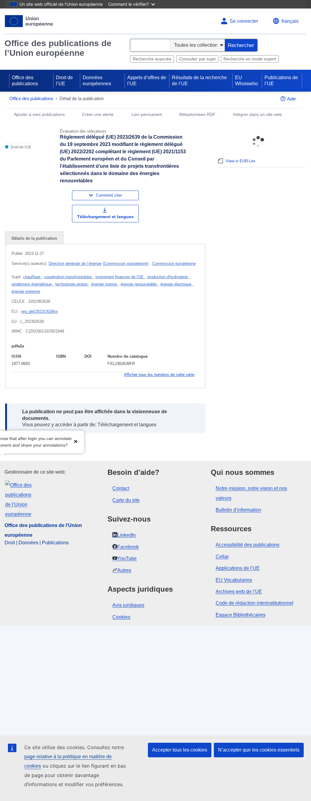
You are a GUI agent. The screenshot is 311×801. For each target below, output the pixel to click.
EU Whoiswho (246, 80)
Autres (124, 570)
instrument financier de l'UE (120, 277)
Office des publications (25, 80)
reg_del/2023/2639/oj (39, 311)
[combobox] (150, 45)
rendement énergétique (32, 284)
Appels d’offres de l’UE (146, 80)
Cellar (222, 556)
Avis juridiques (128, 605)
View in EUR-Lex (240, 161)
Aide (291, 98)
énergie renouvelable (139, 284)
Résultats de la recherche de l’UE (199, 80)
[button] (76, 441)
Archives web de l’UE (239, 591)
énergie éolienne (26, 291)
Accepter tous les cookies (179, 749)
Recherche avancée (152, 58)
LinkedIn (126, 535)
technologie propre (72, 284)
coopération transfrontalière (68, 277)
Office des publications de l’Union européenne (58, 48)
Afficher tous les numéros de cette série (159, 374)
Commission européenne (125, 263)
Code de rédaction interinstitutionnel (254, 603)
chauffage (32, 277)
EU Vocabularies (234, 580)
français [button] (290, 21)
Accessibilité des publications (247, 544)
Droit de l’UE (64, 80)
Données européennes (97, 80)
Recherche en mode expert (250, 58)
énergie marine (104, 284)
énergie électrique (176, 284)
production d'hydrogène (168, 277)
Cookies (121, 617)
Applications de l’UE (238, 568)
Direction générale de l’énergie (75, 263)
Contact (120, 488)
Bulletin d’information (238, 509)
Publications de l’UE (281, 80)
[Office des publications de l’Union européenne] (29, 21)
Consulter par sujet (197, 58)
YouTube (127, 558)
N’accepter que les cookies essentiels (258, 749)
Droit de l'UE (20, 147)
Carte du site (126, 500)
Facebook (128, 546)
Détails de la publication (34, 238)
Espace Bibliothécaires (240, 614)
